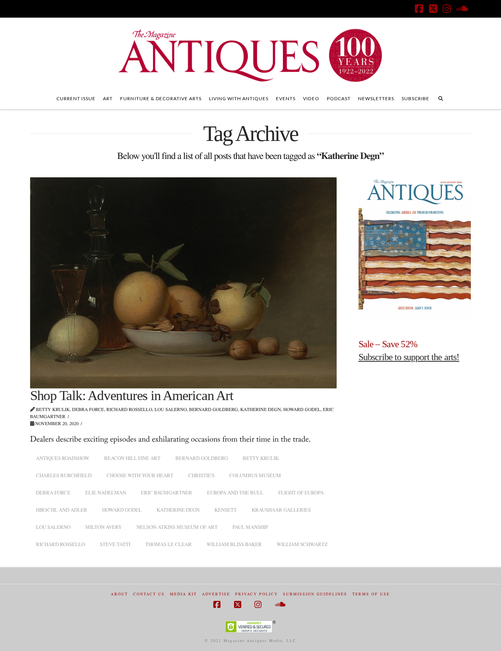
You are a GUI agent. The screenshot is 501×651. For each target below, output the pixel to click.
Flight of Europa (301, 492)
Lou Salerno (53, 526)
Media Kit (183, 594)
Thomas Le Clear (168, 544)
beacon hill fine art (132, 458)
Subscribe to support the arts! (409, 357)
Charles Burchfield (64, 475)
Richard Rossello (60, 544)
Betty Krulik (261, 458)
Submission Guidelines (315, 594)
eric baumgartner (166, 492)
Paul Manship (250, 526)
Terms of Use (371, 594)
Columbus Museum (255, 475)
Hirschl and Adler (61, 509)
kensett (225, 509)
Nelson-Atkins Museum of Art (177, 526)
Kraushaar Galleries (281, 509)
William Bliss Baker (234, 544)
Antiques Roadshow (62, 458)
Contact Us (149, 594)
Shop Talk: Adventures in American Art (131, 395)
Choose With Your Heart (139, 475)
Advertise (216, 594)
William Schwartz (302, 544)
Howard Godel (122, 509)
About (119, 594)
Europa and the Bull (235, 492)
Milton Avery (103, 526)
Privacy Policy (256, 594)
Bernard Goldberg (201, 458)
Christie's (201, 475)
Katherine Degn (178, 509)
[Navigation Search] (441, 97)
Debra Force (53, 492)
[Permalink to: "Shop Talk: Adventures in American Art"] (183, 282)
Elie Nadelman (105, 492)
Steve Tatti (115, 544)
